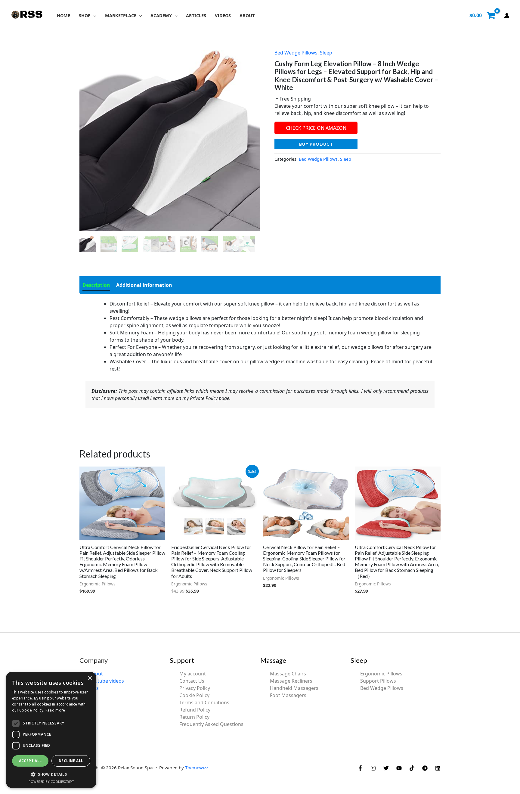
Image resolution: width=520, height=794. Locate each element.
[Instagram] (373, 768)
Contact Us (191, 681)
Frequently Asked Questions (211, 724)
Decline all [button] (71, 760)
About (96, 673)
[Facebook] (360, 768)
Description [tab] (96, 285)
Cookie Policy (194, 695)
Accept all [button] (30, 760)
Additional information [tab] (144, 285)
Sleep (326, 52)
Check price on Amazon (316, 128)
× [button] (89, 678)
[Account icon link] (506, 15)
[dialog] (51, 730)
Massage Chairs (288, 673)
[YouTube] (399, 768)
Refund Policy (194, 709)
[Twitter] (386, 768)
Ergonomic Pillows (381, 673)
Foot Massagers (288, 695)
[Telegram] (425, 768)
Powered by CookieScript (51, 781)
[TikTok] (412, 768)
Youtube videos (106, 681)
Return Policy (194, 717)
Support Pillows (378, 681)
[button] (93, 15)
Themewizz (196, 768)
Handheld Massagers (294, 688)
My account (192, 673)
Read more (55, 710)
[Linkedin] (438, 768)
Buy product (316, 144)
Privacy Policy (194, 688)
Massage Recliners (291, 681)
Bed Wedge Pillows (295, 52)
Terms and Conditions (204, 702)
